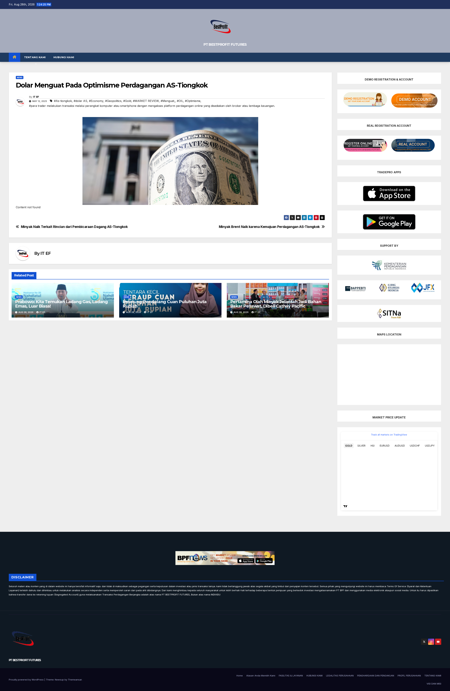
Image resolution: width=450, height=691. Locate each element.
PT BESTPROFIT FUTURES (224, 44)
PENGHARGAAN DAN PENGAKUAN (375, 675)
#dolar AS (80, 101)
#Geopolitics (113, 101)
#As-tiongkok (63, 101)
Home (239, 675)
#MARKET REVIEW (146, 101)
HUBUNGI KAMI (63, 57)
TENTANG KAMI (35, 57)
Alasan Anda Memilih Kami (260, 675)
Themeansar (75, 679)
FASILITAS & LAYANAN (291, 675)
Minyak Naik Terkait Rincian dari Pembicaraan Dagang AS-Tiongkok (74, 227)
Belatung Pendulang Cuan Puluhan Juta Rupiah (165, 304)
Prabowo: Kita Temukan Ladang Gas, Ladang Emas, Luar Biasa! (61, 304)
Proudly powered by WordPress (26, 679)
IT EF (36, 96)
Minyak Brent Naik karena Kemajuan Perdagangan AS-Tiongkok (269, 227)
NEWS (19, 77)
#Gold (127, 101)
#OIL (180, 101)
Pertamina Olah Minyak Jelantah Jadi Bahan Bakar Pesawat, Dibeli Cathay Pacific (275, 304)
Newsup (59, 679)
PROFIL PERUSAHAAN (409, 675)
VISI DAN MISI (434, 683)
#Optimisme (192, 101)
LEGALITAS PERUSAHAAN (340, 675)
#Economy (96, 101)
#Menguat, (168, 101)
